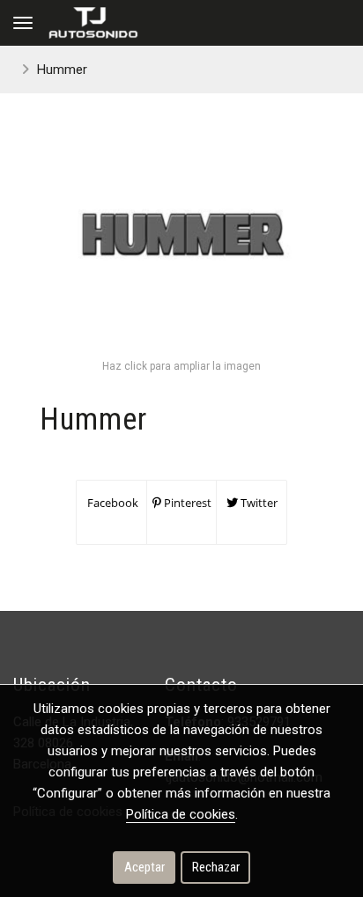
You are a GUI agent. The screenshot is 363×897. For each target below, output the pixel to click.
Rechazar (216, 867)
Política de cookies (180, 814)
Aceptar (144, 867)
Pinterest (186, 503)
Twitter (258, 503)
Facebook (111, 503)
